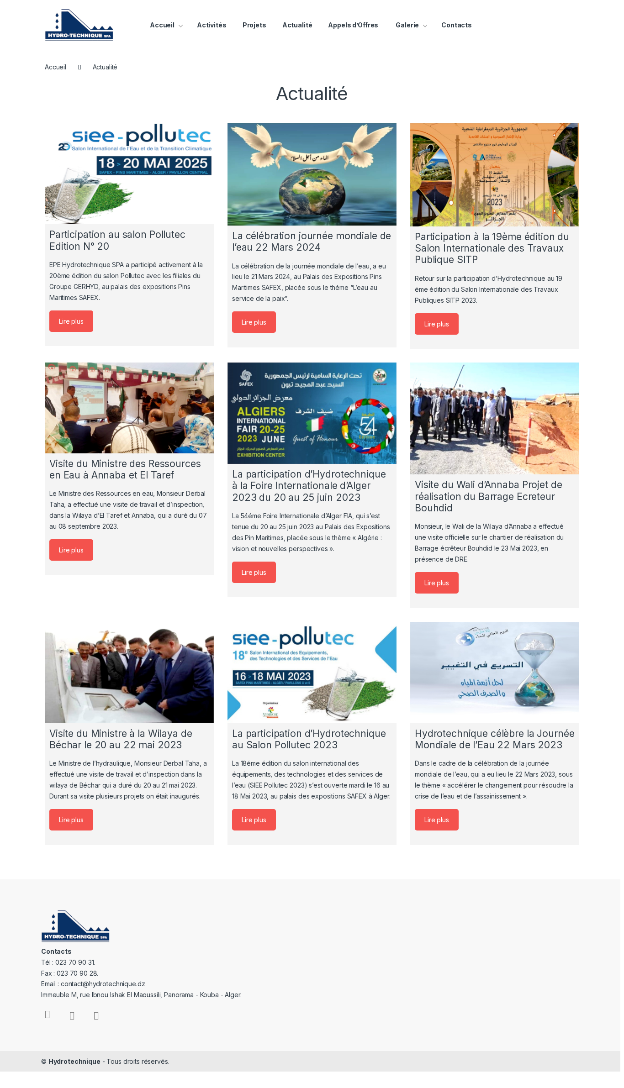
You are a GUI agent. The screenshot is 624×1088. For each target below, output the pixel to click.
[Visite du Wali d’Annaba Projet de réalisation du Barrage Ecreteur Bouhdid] (494, 418)
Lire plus (71, 321)
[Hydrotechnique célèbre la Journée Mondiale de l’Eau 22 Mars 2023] (494, 672)
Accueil (162, 25)
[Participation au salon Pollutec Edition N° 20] (129, 173)
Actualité (297, 25)
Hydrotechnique (74, 1061)
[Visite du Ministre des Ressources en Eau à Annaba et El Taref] (129, 408)
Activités (212, 25)
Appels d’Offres (353, 25)
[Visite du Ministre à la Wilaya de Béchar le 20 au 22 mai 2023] (129, 672)
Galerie (406, 25)
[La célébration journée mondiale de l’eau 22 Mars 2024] (312, 174)
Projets (254, 25)
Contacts (456, 25)
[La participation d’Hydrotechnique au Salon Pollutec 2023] (312, 672)
